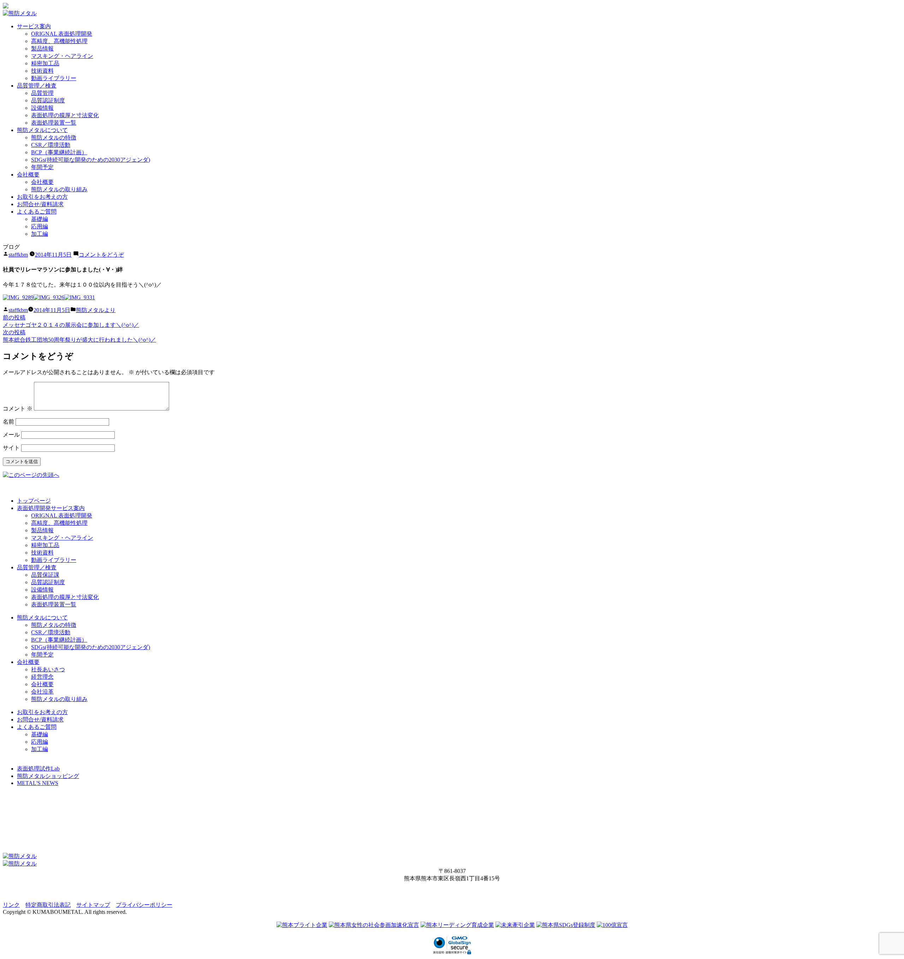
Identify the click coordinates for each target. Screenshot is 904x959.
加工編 (39, 234)
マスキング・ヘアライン (62, 56)
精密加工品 (45, 63)
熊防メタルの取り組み (59, 189)
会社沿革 (42, 692)
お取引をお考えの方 (42, 197)
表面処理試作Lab (38, 769)
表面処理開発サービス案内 (51, 508)
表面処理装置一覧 (53, 123)
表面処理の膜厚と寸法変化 (65, 115)
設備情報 (42, 108)
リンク (11, 905)
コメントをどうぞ (101, 255)
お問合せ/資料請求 (40, 204)
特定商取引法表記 (48, 905)
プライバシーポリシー (144, 905)
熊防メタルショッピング (48, 776)
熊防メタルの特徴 (53, 137)
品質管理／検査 (36, 86)
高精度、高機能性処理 (59, 41)
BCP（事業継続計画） (59, 152)
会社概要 (28, 175)
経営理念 (42, 677)
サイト (11, 448)
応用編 (39, 226)
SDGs (90, 160)
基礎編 (39, 219)
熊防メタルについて (42, 130)
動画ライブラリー (53, 78)
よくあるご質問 (36, 212)
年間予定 (42, 167)
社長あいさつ (48, 669)
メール (11, 435)
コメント (17, 409)
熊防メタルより (95, 310)
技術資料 (42, 71)
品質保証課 (45, 575)
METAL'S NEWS (37, 783)
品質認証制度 (48, 100)
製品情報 (42, 49)
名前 (8, 422)
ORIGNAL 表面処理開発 (61, 34)
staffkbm (18, 255)
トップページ (34, 501)
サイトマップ (93, 905)
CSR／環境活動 (50, 145)
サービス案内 (34, 26)
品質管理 (42, 93)
